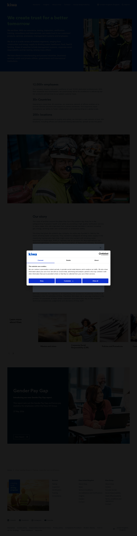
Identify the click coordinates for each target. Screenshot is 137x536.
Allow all (95, 281)
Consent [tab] (40, 260)
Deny (41, 281)
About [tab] (96, 260)
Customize (67, 281)
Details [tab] (68, 260)
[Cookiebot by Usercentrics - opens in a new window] (100, 254)
